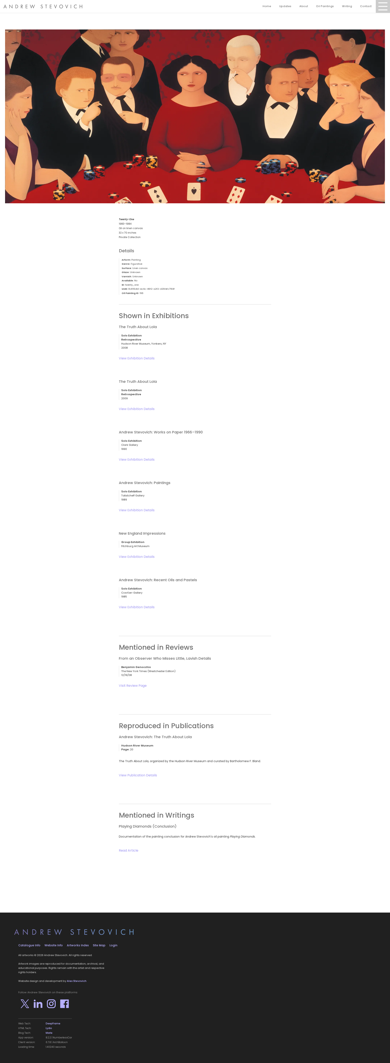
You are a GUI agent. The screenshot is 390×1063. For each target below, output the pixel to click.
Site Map (99, 945)
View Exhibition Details (137, 358)
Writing (347, 6)
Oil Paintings (325, 6)
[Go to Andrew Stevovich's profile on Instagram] (51, 1003)
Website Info (53, 945)
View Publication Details (138, 775)
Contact (366, 6)
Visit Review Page (133, 685)
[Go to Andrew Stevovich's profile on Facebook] (64, 1003)
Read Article (128, 850)
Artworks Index (78, 945)
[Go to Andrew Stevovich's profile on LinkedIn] (38, 1003)
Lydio (49, 1028)
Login (113, 945)
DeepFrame (53, 1023)
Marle (49, 1033)
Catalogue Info (29, 945)
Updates (285, 6)
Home (267, 6)
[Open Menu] (383, 6)
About (303, 6)
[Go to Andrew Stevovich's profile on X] (24, 1003)
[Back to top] (381, 1054)
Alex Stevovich (76, 981)
